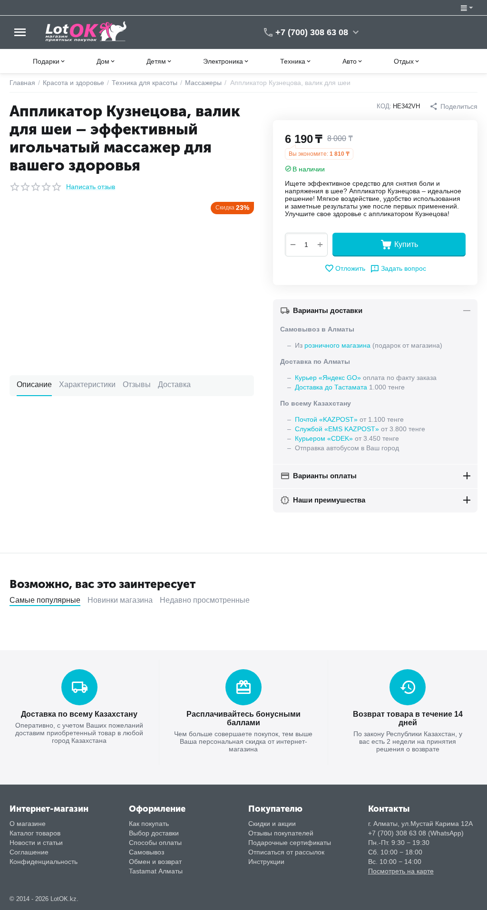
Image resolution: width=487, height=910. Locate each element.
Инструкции (266, 861)
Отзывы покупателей (280, 833)
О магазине (28, 823)
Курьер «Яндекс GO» (328, 377)
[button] (453, 106)
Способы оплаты (155, 842)
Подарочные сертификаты (289, 842)
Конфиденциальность (44, 861)
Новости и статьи (36, 842)
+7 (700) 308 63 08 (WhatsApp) (416, 833)
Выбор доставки (154, 833)
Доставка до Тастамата (331, 387)
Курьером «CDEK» (324, 438)
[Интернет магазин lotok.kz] (86, 31)
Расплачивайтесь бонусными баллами (243, 718)
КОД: (384, 106)
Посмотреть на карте (401, 871)
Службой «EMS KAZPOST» (337, 429)
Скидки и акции (272, 823)
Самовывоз (146, 852)
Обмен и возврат (155, 861)
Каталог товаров (35, 833)
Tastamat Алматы (156, 871)
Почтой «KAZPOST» (326, 419)
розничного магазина (337, 345)
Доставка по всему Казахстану (79, 714)
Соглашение (29, 852)
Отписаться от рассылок (286, 852)
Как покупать (149, 823)
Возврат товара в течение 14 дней (408, 718)
